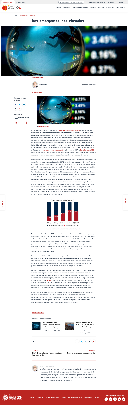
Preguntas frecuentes (75, 397)
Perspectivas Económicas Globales (69, 130)
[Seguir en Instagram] (115, 399)
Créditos (63, 397)
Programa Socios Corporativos (96, 2)
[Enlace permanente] (20, 109)
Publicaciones (67, 7)
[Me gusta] (33, 341)
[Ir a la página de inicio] (13, 7)
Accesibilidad (88, 397)
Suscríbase (111, 2)
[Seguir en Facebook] (106, 399)
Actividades (101, 7)
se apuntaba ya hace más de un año (52, 150)
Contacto (31, 397)
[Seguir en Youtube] (123, 399)
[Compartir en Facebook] (15, 104)
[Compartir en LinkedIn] (24, 104)
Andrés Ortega (43, 84)
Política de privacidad (52, 397)
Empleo (96, 397)
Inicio (15, 15)
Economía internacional (38, 312)
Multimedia (109, 7)
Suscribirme (21, 123)
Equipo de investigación (80, 7)
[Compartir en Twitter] (20, 104)
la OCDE (49, 280)
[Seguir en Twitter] (110, 399)
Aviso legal (40, 397)
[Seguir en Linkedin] (119, 399)
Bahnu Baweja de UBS (87, 150)
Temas (58, 7)
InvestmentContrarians (37, 77)
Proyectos (93, 7)
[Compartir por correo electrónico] (15, 109)
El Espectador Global (37, 92)
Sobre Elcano (119, 7)
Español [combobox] (121, 2)
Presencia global (20, 2)
